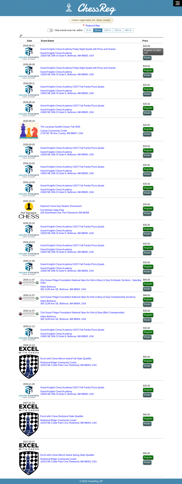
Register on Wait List (152, 51)
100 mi (107, 30)
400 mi (128, 30)
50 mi (98, 30)
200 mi (117, 30)
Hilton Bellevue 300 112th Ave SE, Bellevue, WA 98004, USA (63, 288)
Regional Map (93, 25)
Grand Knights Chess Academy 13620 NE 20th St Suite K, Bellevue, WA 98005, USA (67, 54)
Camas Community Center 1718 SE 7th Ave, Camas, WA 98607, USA (61, 132)
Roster (147, 58)
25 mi (88, 30)
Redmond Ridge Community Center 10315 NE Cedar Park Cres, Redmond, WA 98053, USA (68, 363)
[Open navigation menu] (177, 3)
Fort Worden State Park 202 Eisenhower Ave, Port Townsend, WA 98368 (64, 211)
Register (148, 70)
